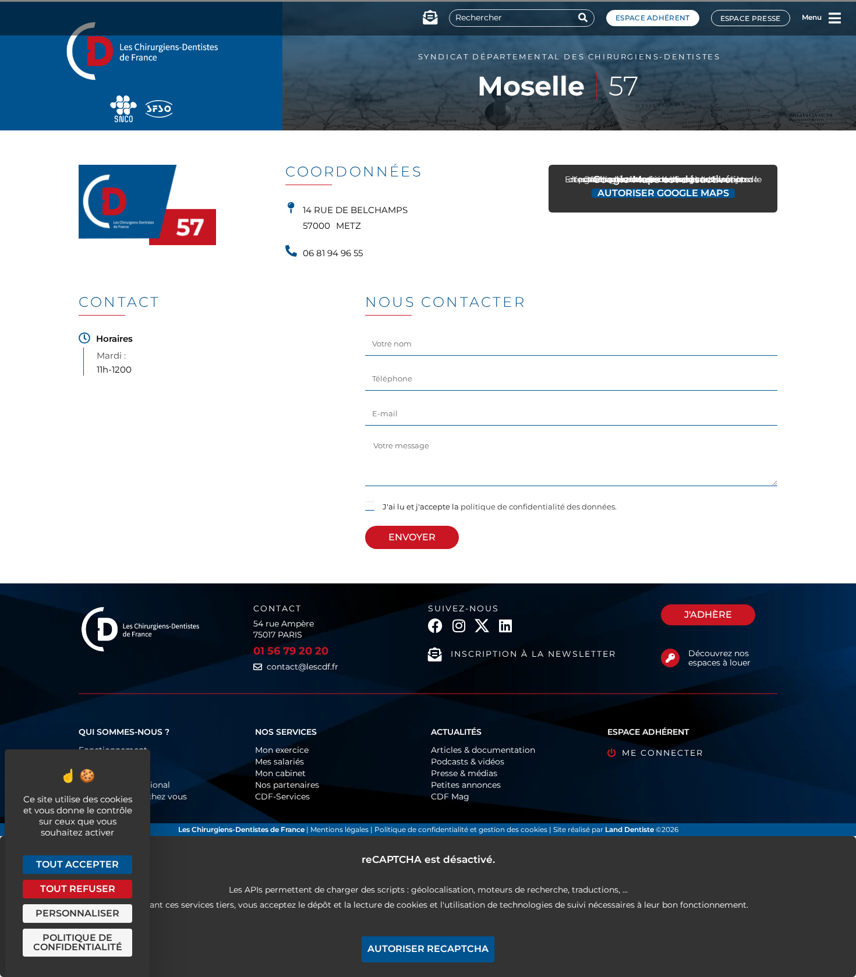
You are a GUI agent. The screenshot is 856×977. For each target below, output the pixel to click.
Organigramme (111, 761)
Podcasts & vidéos (467, 761)
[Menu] (835, 18)
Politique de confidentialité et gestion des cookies (460, 829)
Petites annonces (466, 785)
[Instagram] (458, 625)
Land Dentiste (629, 829)
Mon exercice (282, 750)
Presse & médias (464, 773)
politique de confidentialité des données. (539, 506)
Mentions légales (340, 829)
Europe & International (124, 785)
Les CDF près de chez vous (133, 796)
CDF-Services (282, 796)
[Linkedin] (505, 625)
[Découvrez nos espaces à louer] (670, 658)
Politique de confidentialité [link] (77, 942)
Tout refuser (77, 888)
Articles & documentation (483, 750)
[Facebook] (435, 625)
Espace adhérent (653, 17)
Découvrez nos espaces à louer (719, 658)
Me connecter (662, 753)
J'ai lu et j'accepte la (500, 506)
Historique (100, 773)
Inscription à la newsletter (533, 654)
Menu (812, 17)
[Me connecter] (611, 753)
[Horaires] (84, 338)
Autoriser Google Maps (663, 193)
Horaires (114, 338)
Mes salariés (279, 761)
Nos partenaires (287, 785)
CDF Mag (450, 796)
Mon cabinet (280, 773)
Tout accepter (77, 864)
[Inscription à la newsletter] (435, 654)
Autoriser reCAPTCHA (428, 948)
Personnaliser (77, 913)
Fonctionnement (113, 750)
